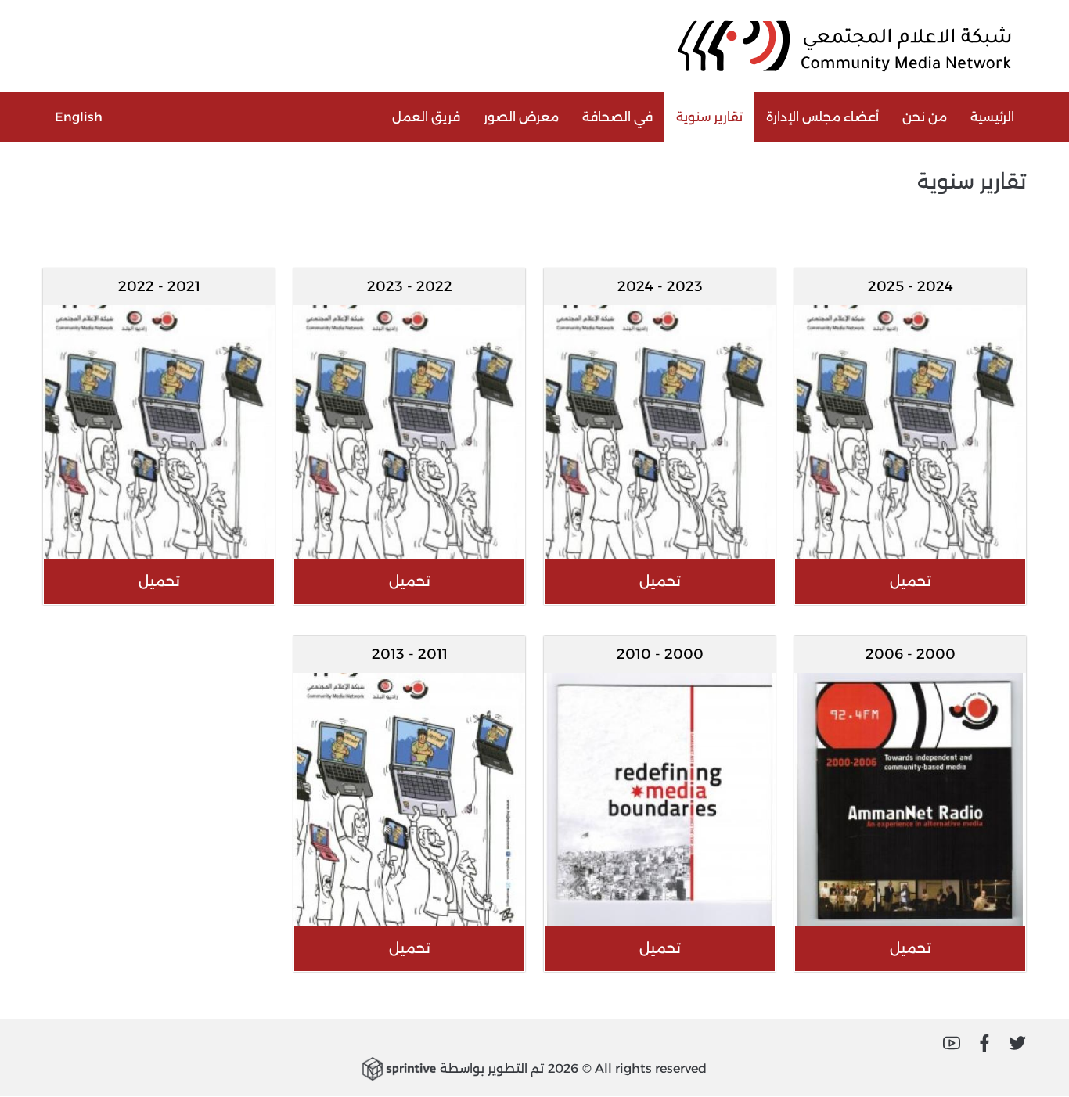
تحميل (910, 581)
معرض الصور (521, 117)
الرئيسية (992, 117)
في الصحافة (617, 117)
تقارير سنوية (709, 117)
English (79, 117)
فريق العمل (426, 117)
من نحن (924, 117)
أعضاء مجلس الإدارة (822, 117)
